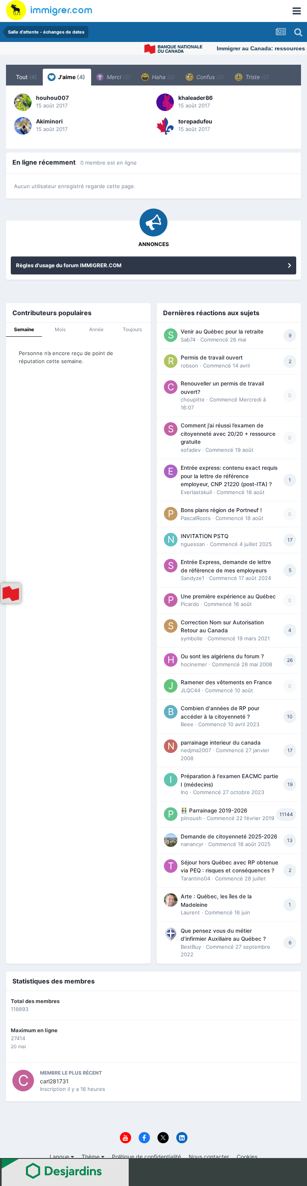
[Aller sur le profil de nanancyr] (170, 840)
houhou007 (52, 97)
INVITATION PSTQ (204, 536)
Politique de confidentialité (146, 1156)
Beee (187, 724)
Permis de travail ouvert (212, 357)
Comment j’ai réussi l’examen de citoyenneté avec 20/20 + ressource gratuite (228, 433)
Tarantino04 (195, 878)
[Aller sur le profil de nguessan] (170, 539)
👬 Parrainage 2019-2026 (214, 810)
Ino (184, 792)
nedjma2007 (196, 750)
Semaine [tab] (24, 329)
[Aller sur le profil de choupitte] (170, 387)
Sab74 (188, 339)
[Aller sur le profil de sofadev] (170, 429)
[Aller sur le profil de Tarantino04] (170, 866)
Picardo (190, 604)
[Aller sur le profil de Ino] (170, 780)
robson (189, 365)
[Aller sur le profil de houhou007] (23, 102)
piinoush (191, 818)
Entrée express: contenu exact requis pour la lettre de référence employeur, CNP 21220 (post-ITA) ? (229, 476)
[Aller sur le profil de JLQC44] (170, 686)
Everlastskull (196, 492)
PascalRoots (196, 518)
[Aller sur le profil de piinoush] (170, 814)
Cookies (247, 1156)
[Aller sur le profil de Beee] (170, 712)
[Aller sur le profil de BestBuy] (170, 934)
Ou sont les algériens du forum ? (222, 656)
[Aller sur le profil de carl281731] (23, 1080)
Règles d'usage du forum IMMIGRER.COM (69, 265)
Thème (91, 1156)
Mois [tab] (60, 329)
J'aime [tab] (71, 77)
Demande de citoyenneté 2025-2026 (229, 836)
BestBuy (191, 947)
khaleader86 (195, 97)
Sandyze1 (192, 578)
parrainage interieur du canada (221, 742)
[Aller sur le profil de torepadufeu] (165, 126)
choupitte (193, 399)
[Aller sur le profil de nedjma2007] (170, 746)
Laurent (190, 912)
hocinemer (194, 664)
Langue (60, 1156)
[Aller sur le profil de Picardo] (170, 600)
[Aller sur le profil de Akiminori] (23, 126)
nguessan (193, 544)
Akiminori (49, 121)
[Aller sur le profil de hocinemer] (170, 660)
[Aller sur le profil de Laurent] (170, 900)
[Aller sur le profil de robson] (170, 361)
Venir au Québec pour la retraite (222, 331)
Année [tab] (96, 329)
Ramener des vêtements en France (226, 682)
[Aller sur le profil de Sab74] (170, 335)
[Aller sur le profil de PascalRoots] (170, 513)
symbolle (192, 638)
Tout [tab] (26, 77)
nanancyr (192, 844)
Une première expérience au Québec (228, 596)
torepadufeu (195, 121)
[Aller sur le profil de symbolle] (170, 626)
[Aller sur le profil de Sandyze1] (170, 565)
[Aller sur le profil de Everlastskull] (170, 471)
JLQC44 (190, 690)
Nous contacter (209, 1156)
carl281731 (54, 1081)
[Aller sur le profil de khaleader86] (165, 102)
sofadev (191, 450)
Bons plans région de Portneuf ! (221, 510)
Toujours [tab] (132, 329)
